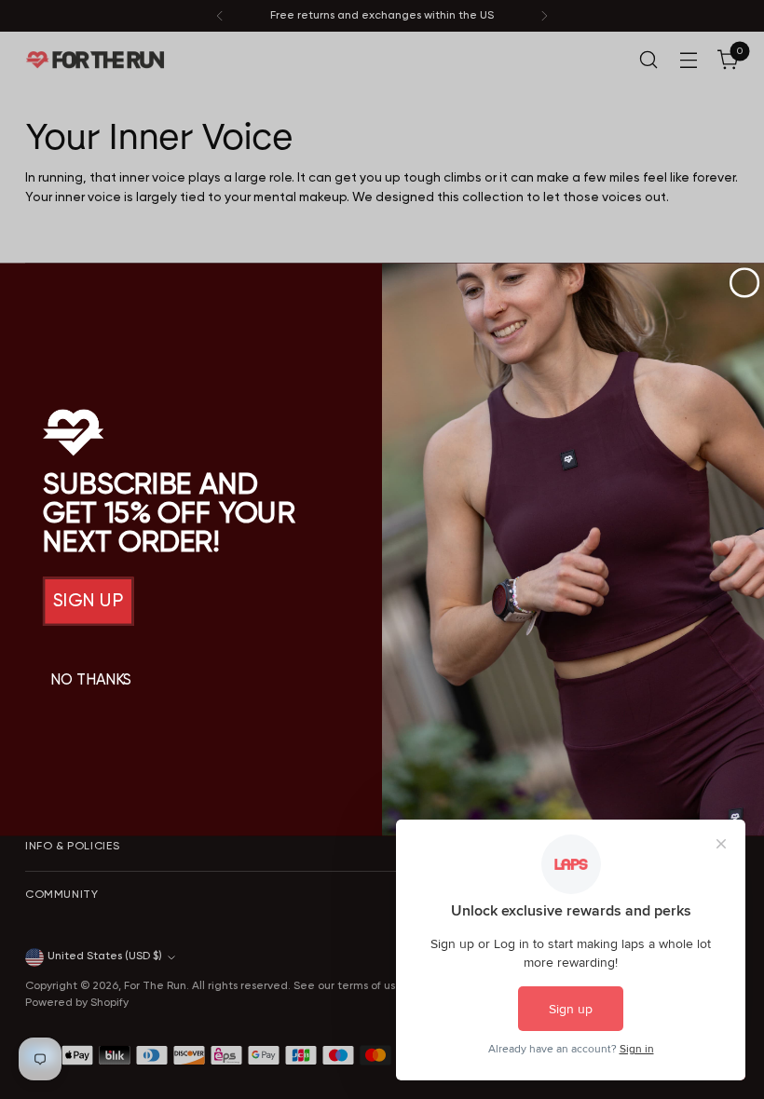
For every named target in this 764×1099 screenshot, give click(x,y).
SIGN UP (88, 601)
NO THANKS (90, 680)
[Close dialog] (744, 282)
